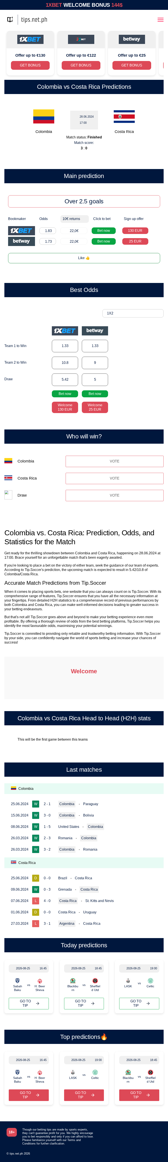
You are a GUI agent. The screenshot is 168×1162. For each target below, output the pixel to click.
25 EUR (135, 241)
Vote (114, 461)
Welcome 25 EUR (95, 407)
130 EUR (135, 230)
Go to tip (25, 1003)
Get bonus (30, 65)
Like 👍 (84, 258)
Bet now (103, 230)
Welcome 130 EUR (65, 407)
